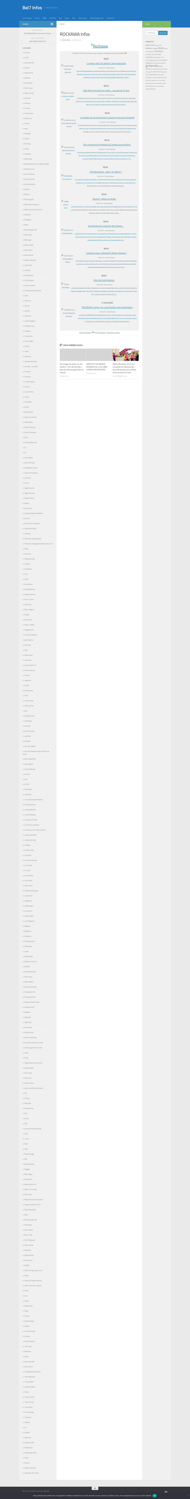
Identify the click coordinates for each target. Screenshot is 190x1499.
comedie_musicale (30, 367)
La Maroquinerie (30, 805)
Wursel (26, 1463)
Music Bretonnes (30, 972)
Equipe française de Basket (33, 513)
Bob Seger (28, 240)
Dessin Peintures (30, 432)
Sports (37, 18)
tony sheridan (160, 86)
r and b (26, 1139)
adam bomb (150, 45)
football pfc (28, 569)
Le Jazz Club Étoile (30, 835)
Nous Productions (30, 1038)
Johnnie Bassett (29, 769)
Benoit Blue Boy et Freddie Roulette (36, 164)
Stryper (26, 1316)
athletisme (28, 118)
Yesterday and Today (31, 1473)
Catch (26, 296)
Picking (26, 1098)
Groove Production (30, 635)
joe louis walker (164, 69)
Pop (25, 1114)
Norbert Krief (28, 1032)
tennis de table (29, 1362)
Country (27, 387)
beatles (155, 48)
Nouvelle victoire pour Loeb (33, 1043)
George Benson (29, 589)
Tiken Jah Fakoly (29, 1387)
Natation (27, 1012)
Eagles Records (29, 493)
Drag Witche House (31, 468)
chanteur (158, 51)
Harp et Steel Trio (30, 665)
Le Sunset (27, 855)
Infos (44, 18)
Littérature (28, 901)
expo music (161, 57)
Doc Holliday (28, 458)
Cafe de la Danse (30, 260)
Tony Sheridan (29, 1412)
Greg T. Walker (29, 625)
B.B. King (27, 144)
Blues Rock (83, 18)
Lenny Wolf (28, 881)
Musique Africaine (30, 987)
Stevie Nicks (28, 1306)
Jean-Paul (66, 40)
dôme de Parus (29, 463)
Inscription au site (113, 333)
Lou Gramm (28, 911)
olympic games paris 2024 (33, 1048)
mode (26, 951)
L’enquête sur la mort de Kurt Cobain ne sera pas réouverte (107, 117)
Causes (26, 306)
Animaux (27, 103)
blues (161, 48)
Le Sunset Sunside (30, 860)
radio (26, 1149)
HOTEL (26, 686)
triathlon (27, 1422)
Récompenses (29, 1164)
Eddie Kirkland (29, 498)
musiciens (154, 77)
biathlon (27, 189)
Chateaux (27, 331)
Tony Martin (28, 1407)
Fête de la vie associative (32, 539)
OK (155, 1495)
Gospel (26, 615)
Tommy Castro (29, 1397)
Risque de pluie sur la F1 (32, 1205)
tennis (26, 1357)
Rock (74, 18)
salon (147, 83)
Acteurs (27, 68)
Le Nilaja (27, 845)
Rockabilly (27, 1250)
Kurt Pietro (28, 789)
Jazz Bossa (28, 721)
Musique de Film (30, 997)
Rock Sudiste (28, 1245)
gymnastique (28, 640)
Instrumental (28, 701)
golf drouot (154, 63)
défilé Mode (28, 422)
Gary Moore (28, 584)
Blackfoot (27, 215)
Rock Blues (28, 1225)
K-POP (26, 784)
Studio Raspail (29, 1321)
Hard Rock (110, 18)
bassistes (27, 154)
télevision (27, 1351)
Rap (25, 1159)
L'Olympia (27, 795)
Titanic (26, 1392)
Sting (26, 1311)
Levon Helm (28, 886)
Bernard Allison (29, 174)
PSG (25, 1124)
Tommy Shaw (29, 1402)
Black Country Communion (33, 210)
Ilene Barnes (28, 691)
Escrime (27, 518)
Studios (27, 1326)
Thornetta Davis (29, 1377)
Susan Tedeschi (29, 1341)
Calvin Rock (28, 265)
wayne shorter (150, 89)
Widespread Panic (30, 1453)
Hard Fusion (28, 655)
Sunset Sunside (29, 1331)
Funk (26, 574)
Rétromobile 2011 (30, 1184)
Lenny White (28, 876)
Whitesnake (28, 1448)
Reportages (28, 1174)
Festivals (27, 534)
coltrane (153, 54)
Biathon (27, 194)
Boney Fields (28, 245)
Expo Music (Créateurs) (32, 524)
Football (27, 564)
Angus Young (29, 93)
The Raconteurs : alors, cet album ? (106, 171)
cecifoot (27, 311)
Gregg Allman (29, 630)
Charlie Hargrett (29, 321)
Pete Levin (28, 1078)
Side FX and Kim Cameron (33, 1286)
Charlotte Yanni (29, 326)
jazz (159, 69)
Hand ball (27, 645)
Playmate (27, 1103)
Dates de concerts (30, 417)
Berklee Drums (29, 169)
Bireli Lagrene (29, 199)
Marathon (27, 931)
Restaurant (28, 1179)
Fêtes (26, 549)
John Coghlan (28, 764)
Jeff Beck (27, 741)
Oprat (26, 1058)
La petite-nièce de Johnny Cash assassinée (106, 63)
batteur (149, 48)
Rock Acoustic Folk (30, 1220)
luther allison (156, 72)
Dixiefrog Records (30, 442)
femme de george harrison (152, 60)
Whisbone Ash (29, 1443)
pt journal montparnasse (32, 1129)
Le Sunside (28, 865)
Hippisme (27, 680)
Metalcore (27, 936)
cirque (26, 351)
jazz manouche (29, 731)
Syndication (101, 333)
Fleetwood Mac (29, 559)
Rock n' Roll (28, 1235)
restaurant (154, 80)
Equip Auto (28, 508)
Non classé (28, 1027)
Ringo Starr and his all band (33, 1200)
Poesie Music (29, 1108)
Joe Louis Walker (30, 746)
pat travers (148, 80)
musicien (149, 77)
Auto (26, 129)
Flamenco (27, 554)
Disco (26, 437)
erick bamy (155, 57)
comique (27, 372)
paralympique (29, 1068)
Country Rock (28, 392)
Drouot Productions (31, 473)
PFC (25, 1093)
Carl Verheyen (29, 280)
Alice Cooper (28, 88)
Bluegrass (27, 220)
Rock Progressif (29, 1240)
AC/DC (26, 58)
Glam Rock (28, 605)
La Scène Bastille (30, 815)
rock (158, 80)
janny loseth (154, 69)
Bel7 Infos (32, 7)
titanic (154, 86)
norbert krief (163, 77)
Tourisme (27, 1417)
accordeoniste (29, 63)
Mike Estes (28, 946)
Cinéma (27, 346)
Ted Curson (28, 1346)
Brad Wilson (28, 250)
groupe (159, 63)
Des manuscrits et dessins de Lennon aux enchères (107, 144)
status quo (159, 83)
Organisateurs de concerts (33, 1063)
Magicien (27, 926)
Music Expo (28, 977)
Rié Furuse (28, 1195)
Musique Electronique (31, 1002)
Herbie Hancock (29, 670)
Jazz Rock (27, 736)
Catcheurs (27, 301)
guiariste (163, 63)
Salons (26, 1276)
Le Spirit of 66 (29, 850)
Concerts (52, 18)
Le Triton (27, 870)
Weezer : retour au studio (104, 198)
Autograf (27, 134)
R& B (26, 1144)
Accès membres (85, 333)
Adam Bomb (28, 73)
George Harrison (30, 594)
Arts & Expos (27, 18)
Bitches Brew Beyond (31, 205)
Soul (25, 1296)
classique (27, 356)
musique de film (30, 992)
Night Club (27, 1022)
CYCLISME (27, 402)
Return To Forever (30, 1189)
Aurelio (26, 123)
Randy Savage (29, 1154)
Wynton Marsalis (30, 1468)
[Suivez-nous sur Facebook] (52, 24)
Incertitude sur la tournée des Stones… (106, 226)
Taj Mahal (150, 86)
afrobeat (27, 78)
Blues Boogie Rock (97, 18)
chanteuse (148, 54)
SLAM (26, 1291)
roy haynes (162, 80)
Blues (67, 18)
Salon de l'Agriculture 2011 (33, 1270)
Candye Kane (28, 275)
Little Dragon (28, 906)
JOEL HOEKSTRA (30, 759)
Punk (26, 1134)
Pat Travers (28, 1073)
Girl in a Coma (29, 599)
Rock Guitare (28, 1230)
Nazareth (27, 1017)
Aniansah (27, 98)
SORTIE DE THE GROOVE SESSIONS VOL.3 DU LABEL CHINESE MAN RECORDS (96, 367)
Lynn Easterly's (29, 921)
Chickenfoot (28, 336)
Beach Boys (28, 159)
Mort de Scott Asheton (104, 280)
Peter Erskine (29, 1083)
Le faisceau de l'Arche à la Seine (35, 830)
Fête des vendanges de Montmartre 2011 (38, 544)
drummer (27, 478)
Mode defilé (28, 957)
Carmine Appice (29, 286)
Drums (26, 483)
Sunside (27, 1336)
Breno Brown (28, 255)
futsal (26, 579)
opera (26, 1053)
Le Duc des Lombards (31, 825)
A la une (27, 53)
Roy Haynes (28, 1260)
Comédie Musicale (30, 361)
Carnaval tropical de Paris (32, 291)
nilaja (158, 77)
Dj (25, 448)
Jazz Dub (27, 726)
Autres (26, 139)
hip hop (26, 675)
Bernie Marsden (29, 184)
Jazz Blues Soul (29, 716)
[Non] (187, 1496)
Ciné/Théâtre (28, 341)
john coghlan (149, 72)
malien (147, 75)
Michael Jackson (29, 941)
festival (161, 60)
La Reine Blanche (30, 810)
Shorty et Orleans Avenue (33, 1281)
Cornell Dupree (29, 382)
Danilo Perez (28, 412)
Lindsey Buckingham (31, 891)
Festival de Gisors (30, 529)
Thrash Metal (28, 1382)
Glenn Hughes (29, 610)
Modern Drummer (30, 962)
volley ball (27, 1438)
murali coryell (160, 75)
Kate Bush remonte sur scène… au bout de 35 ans (106, 90)
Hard (26, 650)
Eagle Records (29, 488)
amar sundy (158, 45)
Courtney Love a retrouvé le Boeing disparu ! (106, 253)
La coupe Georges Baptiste (33, 800)
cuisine (26, 397)
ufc (25, 1427)
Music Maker (28, 982)
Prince (26, 1119)
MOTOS (27, 967)
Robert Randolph (30, 1210)
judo (25, 779)
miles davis (153, 75)
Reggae (27, 1169)
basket (26, 149)
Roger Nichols (29, 1255)
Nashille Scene (29, 1007)
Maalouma (163, 72)
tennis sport (28, 1367)
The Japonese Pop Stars (32, 1372)
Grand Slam (28, 620)
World (26, 1458)
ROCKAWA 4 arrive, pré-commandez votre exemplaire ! (107, 307)
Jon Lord (27, 774)
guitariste (152, 66)
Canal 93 (27, 270)
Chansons (27, 316)
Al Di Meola (28, 83)
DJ (25, 453)
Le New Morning (30, 840)
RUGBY (26, 1265)
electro (26, 503)
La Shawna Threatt (30, 820)
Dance (26, 407)
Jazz (60, 18)
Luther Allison (29, 916)
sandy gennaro (152, 83)
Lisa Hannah (28, 896)
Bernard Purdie (29, 179)
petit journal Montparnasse (33, 1088)
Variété (26, 1433)
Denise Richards (29, 427)
